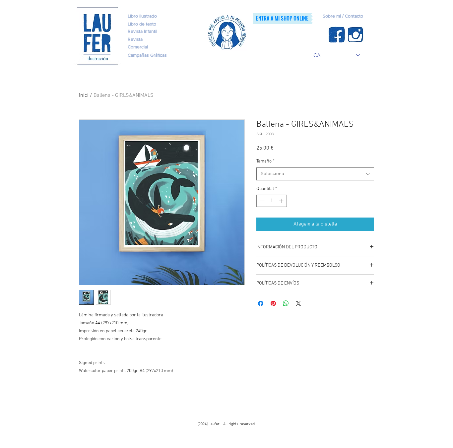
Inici (84, 95)
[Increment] (282, 201)
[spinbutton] (272, 201)
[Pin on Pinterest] (273, 303)
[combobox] (315, 173)
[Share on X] (298, 303)
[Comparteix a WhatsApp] (286, 303)
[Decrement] (261, 201)
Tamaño (265, 161)
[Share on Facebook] (261, 303)
